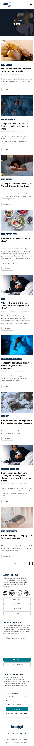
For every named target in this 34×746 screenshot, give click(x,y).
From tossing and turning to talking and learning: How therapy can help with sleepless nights (16, 476)
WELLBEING (9, 64)
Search (16, 709)
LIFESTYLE (8, 179)
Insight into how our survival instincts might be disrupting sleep (14, 126)
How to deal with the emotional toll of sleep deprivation (16, 70)
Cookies (26, 742)
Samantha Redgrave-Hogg (11, 189)
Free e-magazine (17, 664)
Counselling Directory (21, 713)
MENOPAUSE (14, 358)
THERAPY (12, 468)
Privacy (7, 742)
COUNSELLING (5, 468)
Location (8, 701)
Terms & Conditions (15, 742)
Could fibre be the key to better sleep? (15, 239)
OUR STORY (17, 599)
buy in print (17, 659)
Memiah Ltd (24, 739)
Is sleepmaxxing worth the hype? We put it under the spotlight (16, 184)
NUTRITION (9, 234)
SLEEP (3, 64)
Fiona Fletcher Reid (9, 541)
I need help (17, 608)
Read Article (7, 89)
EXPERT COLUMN (6, 119)
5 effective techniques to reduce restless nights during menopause (16, 365)
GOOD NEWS (9, 531)
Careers (17, 604)
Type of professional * (12, 693)
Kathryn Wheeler (8, 74)
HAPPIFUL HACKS (6, 358)
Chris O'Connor (8, 131)
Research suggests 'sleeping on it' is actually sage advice (17, 536)
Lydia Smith (6, 371)
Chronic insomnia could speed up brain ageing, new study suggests (16, 421)
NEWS (3, 234)
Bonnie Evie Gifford (9, 244)
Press (17, 613)
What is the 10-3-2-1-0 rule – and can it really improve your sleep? (15, 306)
